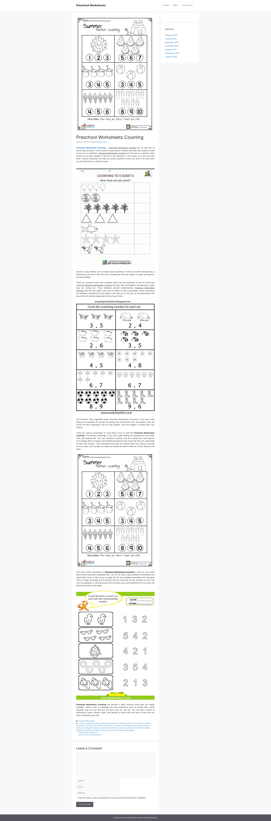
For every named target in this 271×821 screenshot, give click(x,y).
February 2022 (171, 35)
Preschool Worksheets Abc (88, 732)
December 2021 (172, 42)
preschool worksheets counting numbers (91, 730)
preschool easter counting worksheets (112, 728)
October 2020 (171, 57)
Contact (166, 5)
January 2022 (171, 39)
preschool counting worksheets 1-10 (123, 723)
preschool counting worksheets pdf (128, 725)
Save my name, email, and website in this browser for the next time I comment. (112, 798)
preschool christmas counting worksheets (94, 723)
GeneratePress (151, 818)
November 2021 (172, 46)
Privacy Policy (187, 5)
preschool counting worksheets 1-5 (102, 725)
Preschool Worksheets (91, 5)
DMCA (175, 5)
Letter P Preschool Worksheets (90, 735)
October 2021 (171, 50)
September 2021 (172, 53)
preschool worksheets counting (138, 728)
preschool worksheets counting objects (120, 730)
